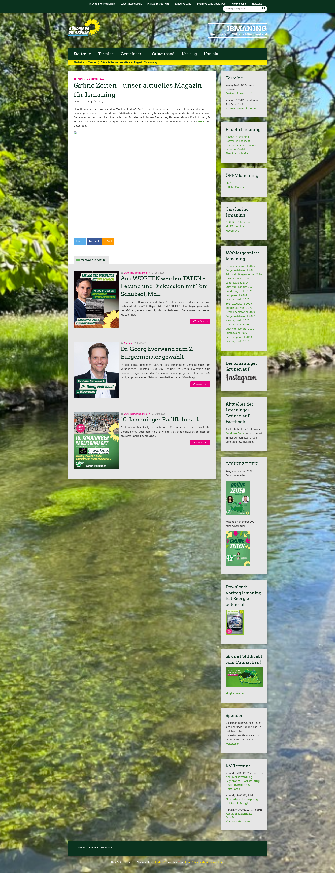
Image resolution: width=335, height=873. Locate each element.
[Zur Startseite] (84, 35)
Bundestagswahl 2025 (239, 291)
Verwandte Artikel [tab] (93, 259)
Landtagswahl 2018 (238, 341)
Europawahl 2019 (236, 332)
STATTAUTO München (238, 222)
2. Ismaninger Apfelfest (242, 108)
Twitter (80, 241)
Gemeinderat (133, 54)
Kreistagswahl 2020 (238, 320)
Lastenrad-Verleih (236, 149)
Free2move (232, 230)
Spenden (80, 847)
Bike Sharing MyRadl (238, 153)
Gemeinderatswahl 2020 (240, 312)
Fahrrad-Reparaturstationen (242, 145)
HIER (201, 121)
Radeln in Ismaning (237, 136)
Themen (92, 62)
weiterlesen (232, 743)
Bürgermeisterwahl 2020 (240, 316)
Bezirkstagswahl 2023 (239, 303)
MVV (228, 182)
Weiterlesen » (200, 321)
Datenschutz (107, 847)
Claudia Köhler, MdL (131, 3)
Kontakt (211, 54)
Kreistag (189, 54)
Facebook (94, 241)
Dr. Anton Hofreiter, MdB (102, 3)
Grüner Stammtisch (239, 93)
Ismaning (247, 29)
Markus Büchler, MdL (158, 3)
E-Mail (108, 241)
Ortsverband (163, 54)
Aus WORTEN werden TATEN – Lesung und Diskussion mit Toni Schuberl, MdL (164, 286)
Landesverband (183, 3)
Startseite (257, 3)
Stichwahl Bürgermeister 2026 (244, 274)
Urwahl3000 (160, 862)
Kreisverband (239, 3)
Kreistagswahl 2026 (238, 278)
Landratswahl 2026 (237, 282)
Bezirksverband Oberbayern (211, 3)
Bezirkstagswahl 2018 (239, 337)
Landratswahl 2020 (237, 324)
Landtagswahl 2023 (238, 299)
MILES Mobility (235, 226)
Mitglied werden (235, 693)
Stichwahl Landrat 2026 (240, 287)
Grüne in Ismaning (132, 272)
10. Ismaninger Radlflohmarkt (161, 419)
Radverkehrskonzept (238, 141)
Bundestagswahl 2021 (239, 307)
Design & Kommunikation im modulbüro (203, 862)
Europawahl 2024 (236, 295)
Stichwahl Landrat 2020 (240, 328)
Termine (106, 54)
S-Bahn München (236, 187)
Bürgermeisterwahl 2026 (240, 270)
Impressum (93, 847)
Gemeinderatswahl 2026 (240, 266)
